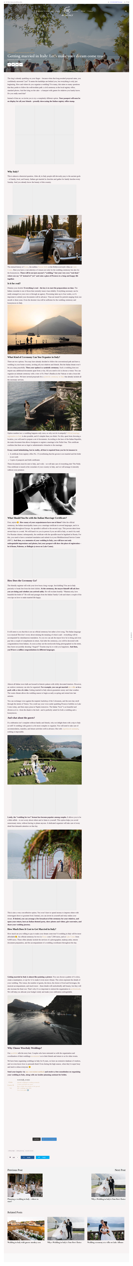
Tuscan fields (43, 267)
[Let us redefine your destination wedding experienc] (45, 1115)
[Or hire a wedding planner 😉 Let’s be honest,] (70, 1100)
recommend (35, 1056)
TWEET (42, 1157)
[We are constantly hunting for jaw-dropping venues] (70, 1129)
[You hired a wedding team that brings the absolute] (45, 1129)
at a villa (71, 687)
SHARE (26, 1157)
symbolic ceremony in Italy (54, 377)
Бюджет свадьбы (29, 52)
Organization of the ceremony (15, 52)
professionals (75, 989)
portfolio (14, 1053)
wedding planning (20, 1150)
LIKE (15, 1157)
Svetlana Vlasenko (20, 59)
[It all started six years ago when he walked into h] (70, 1115)
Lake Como (70, 937)
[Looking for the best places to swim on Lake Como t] (19, 1129)
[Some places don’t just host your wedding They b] (19, 1100)
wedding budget (11, 1150)
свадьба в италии (29, 1150)
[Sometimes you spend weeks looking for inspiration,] (45, 1100)
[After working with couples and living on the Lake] (19, 1115)
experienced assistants (70, 729)
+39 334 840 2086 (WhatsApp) (116, 2)
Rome (26, 267)
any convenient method (35, 1072)
